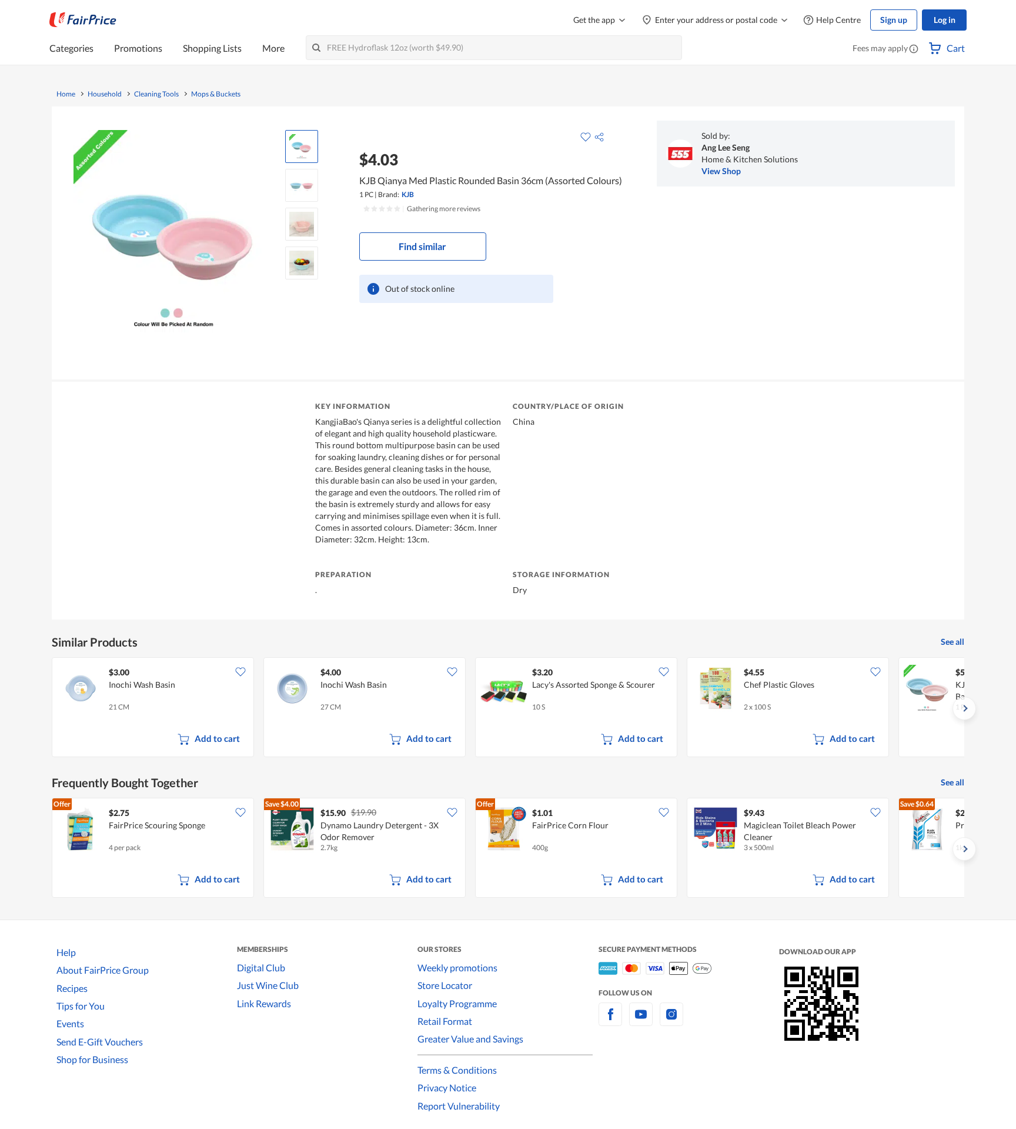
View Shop (721, 171)
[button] (913, 49)
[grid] (508, 708)
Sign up (893, 20)
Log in (944, 20)
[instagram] (671, 1021)
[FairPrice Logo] (82, 20)
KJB (408, 194)
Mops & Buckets (215, 94)
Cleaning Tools (156, 94)
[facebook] (610, 1021)
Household (105, 94)
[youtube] (641, 1021)
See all (952, 642)
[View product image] (301, 146)
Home (65, 94)
